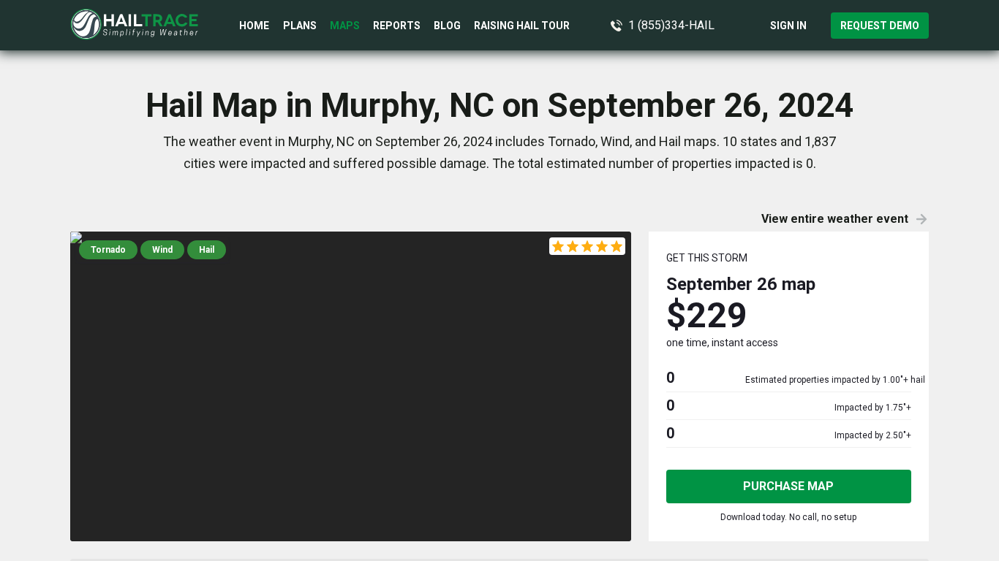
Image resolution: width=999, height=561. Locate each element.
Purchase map (788, 486)
